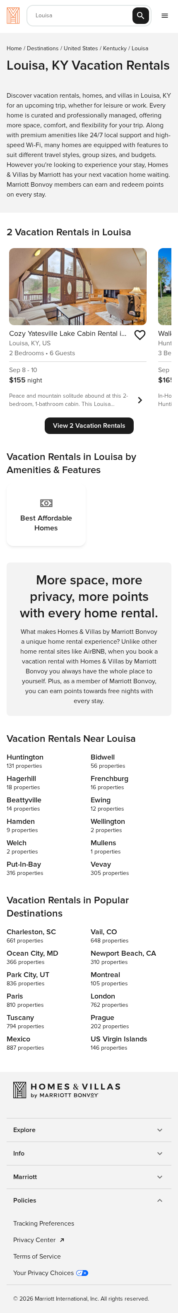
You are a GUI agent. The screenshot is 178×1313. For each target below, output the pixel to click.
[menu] (164, 15)
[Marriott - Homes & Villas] (13, 15)
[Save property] (140, 335)
